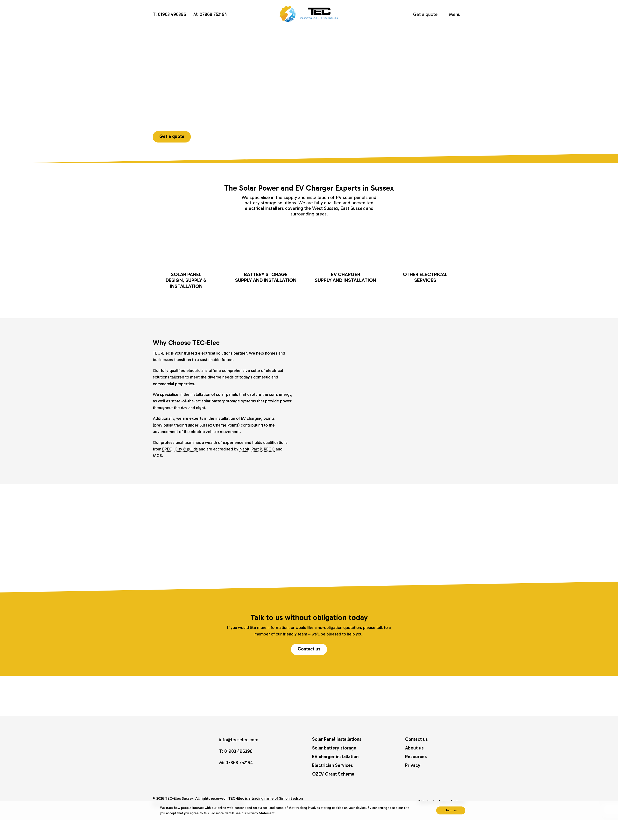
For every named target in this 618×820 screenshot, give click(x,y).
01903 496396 (172, 14)
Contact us (309, 649)
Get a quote (425, 14)
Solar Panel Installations (336, 739)
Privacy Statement (260, 813)
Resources (416, 756)
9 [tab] (359, 561)
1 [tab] (321, 561)
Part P (257, 449)
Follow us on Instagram (221, 776)
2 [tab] (326, 561)
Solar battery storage (334, 748)
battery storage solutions (270, 203)
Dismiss (451, 810)
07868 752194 (213, 14)
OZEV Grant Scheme (333, 774)
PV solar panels (352, 197)
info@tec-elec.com (245, 15)
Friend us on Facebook (230, 776)
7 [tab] (350, 561)
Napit (244, 449)
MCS (157, 455)
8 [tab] (354, 561)
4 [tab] (335, 561)
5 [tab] (340, 561)
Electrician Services (332, 765)
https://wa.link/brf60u (236, 15)
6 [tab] (345, 561)
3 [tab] (331, 561)
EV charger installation (335, 756)
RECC (269, 449)
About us (414, 748)
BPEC (167, 449)
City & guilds (186, 449)
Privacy (412, 765)
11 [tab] (368, 561)
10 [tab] (364, 561)
